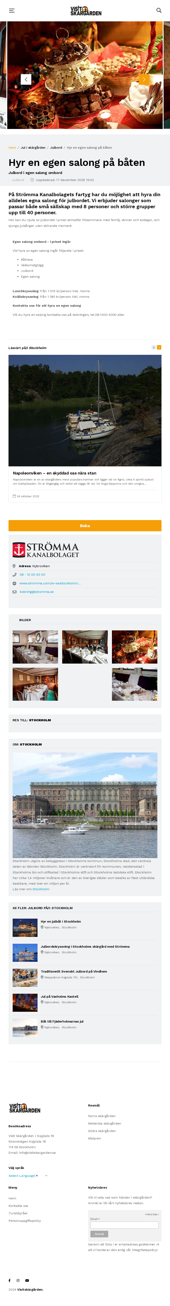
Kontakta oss (18, 1206)
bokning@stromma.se (37, 592)
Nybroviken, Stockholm (60, 927)
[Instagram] (18, 1281)
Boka (85, 525)
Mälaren (94, 1138)
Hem (12, 148)
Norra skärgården (101, 1116)
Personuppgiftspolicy (24, 1221)
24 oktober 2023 (28, 496)
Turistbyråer (18, 1213)
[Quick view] (148, 461)
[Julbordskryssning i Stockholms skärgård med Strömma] (25, 953)
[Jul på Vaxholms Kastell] (25, 1002)
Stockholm (41, 889)
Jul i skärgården (33, 148)
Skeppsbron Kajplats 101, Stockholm (69, 977)
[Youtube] (27, 1281)
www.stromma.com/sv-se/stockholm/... (50, 583)
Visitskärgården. (30, 1289)
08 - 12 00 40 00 (32, 574)
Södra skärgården (102, 1131)
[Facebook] (9, 1281)
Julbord (56, 148)
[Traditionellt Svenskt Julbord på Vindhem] (25, 977)
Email (95, 1219)
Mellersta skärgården (104, 1123)
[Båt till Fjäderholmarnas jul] (25, 1027)
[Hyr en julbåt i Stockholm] (25, 927)
